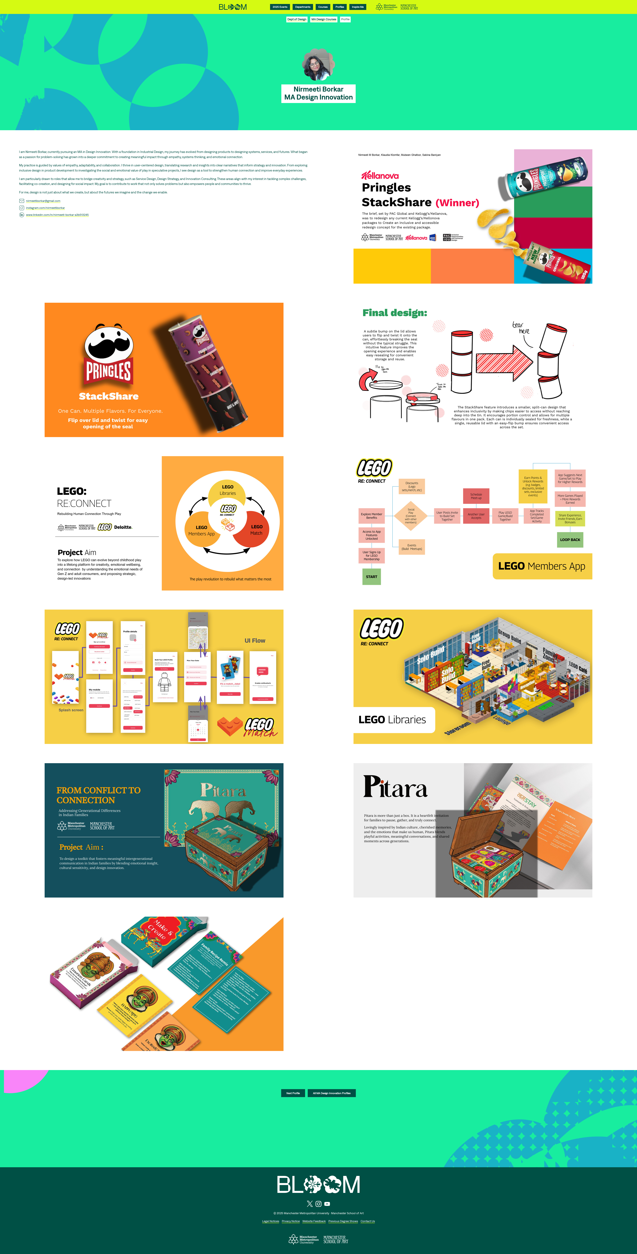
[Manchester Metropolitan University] (304, 1243)
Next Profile (293, 1093)
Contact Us (368, 1221)
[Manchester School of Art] (336, 1242)
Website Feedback (314, 1221)
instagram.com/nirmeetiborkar (45, 207)
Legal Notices (270, 1221)
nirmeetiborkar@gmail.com (43, 201)
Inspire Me (358, 6)
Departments (302, 6)
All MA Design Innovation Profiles (332, 1093)
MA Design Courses (324, 19)
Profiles (340, 6)
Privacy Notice (291, 1221)
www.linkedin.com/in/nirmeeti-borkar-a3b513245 (57, 214)
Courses (323, 6)
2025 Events (280, 6)
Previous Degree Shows (343, 1221)
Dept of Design (296, 19)
